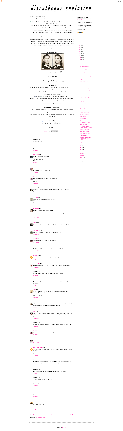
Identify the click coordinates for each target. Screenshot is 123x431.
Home (52, 414)
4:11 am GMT (36, 365)
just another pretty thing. (85, 122)
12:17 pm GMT (36, 242)
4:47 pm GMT (36, 267)
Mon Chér (35, 197)
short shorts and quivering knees (85, 78)
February (82, 155)
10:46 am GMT (36, 226)
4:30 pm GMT (36, 396)
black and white (83, 118)
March (81, 153)
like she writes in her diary (85, 76)
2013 (80, 49)
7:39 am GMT (36, 193)
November (82, 63)
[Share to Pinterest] (57, 131)
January (82, 157)
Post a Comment (35, 412)
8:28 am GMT (36, 204)
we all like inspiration (84, 124)
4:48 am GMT (36, 162)
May (81, 149)
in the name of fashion (84, 81)
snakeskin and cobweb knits (85, 97)
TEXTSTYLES (36, 401)
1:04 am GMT (36, 297)
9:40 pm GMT (36, 285)
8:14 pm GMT (36, 275)
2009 (80, 57)
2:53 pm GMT (36, 250)
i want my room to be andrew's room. (84, 104)
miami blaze (82, 83)
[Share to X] (54, 131)
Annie (34, 222)
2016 (80, 43)
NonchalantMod (36, 230)
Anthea (34, 311)
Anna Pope (35, 238)
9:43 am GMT (36, 217)
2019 (80, 38)
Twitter (79, 19)
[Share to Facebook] (56, 131)
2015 (80, 45)
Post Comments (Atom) (40, 417)
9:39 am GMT (36, 385)
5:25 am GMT (36, 172)
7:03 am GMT (36, 183)
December (82, 61)
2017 (80, 42)
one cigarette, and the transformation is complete (86, 127)
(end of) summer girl (84, 106)
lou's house (82, 110)
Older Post (72, 414)
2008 (80, 59)
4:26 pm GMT (36, 318)
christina (35, 302)
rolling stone (82, 101)
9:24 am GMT (36, 307)
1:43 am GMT (36, 150)
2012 (80, 51)
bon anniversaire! (83, 94)
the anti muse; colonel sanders (84, 67)
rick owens (64, 45)
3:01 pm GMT (36, 259)
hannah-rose (36, 154)
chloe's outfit (82, 108)
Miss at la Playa (36, 263)
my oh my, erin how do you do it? (85, 70)
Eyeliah (34, 339)
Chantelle (35, 167)
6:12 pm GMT (36, 334)
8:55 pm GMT (36, 409)
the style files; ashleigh (84, 114)
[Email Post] (49, 131)
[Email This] (52, 131)
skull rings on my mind (84, 131)
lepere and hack (83, 87)
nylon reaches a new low (85, 89)
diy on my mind (83, 99)
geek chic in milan (83, 135)
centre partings (83, 116)
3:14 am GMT (36, 355)
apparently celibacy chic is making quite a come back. (85, 138)
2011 (80, 53)
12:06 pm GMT (36, 234)
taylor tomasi (82, 96)
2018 (80, 40)
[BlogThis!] (53, 131)
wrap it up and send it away (85, 85)
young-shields (36, 208)
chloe (81, 120)
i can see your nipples (84, 112)
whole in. (35, 187)
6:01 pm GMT (36, 326)
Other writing (83, 19)
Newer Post (32, 414)
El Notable (35, 255)
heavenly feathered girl (84, 129)
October (82, 65)
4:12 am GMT (36, 373)
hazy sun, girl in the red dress (85, 91)
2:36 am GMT (36, 342)
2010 (80, 55)
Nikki (34, 289)
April (81, 151)
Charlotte (35, 331)
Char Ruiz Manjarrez (38, 347)
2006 (80, 162)
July (81, 146)
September (82, 142)
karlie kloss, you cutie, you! (85, 133)
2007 (80, 160)
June (81, 147)
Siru (34, 176)
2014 (80, 47)
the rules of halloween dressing (84, 73)
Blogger (63, 427)
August (81, 144)
